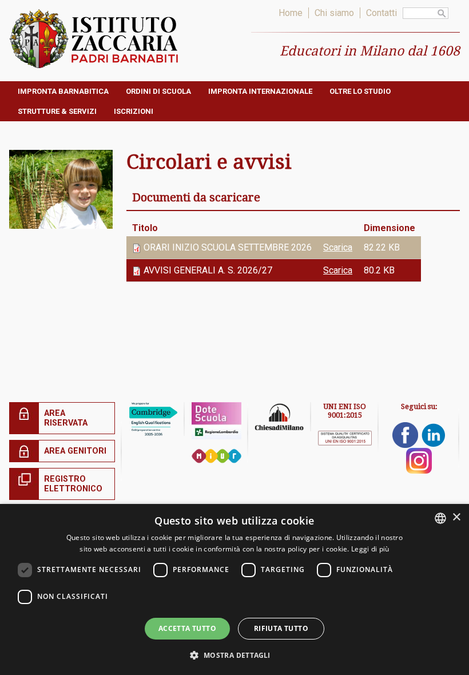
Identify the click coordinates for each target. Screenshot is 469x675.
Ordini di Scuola (158, 91)
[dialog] (234, 589)
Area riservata (66, 418)
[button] (234, 654)
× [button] (456, 517)
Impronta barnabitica (63, 91)
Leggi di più (370, 549)
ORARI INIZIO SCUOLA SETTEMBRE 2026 (228, 247)
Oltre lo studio (360, 91)
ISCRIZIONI (133, 111)
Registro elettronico (73, 484)
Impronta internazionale (260, 91)
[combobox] (440, 518)
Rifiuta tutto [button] (281, 628)
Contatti (381, 12)
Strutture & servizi (57, 111)
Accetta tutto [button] (187, 628)
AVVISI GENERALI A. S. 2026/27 (208, 270)
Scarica (337, 247)
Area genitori (75, 451)
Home (291, 12)
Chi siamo (334, 12)
